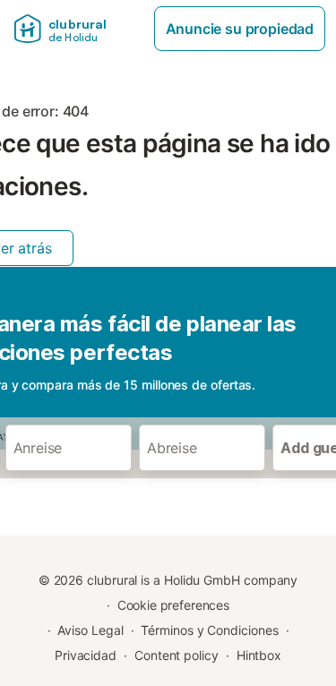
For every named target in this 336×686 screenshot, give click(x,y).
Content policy (176, 655)
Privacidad (85, 655)
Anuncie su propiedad (240, 29)
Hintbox (259, 655)
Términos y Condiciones (209, 630)
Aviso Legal (90, 630)
